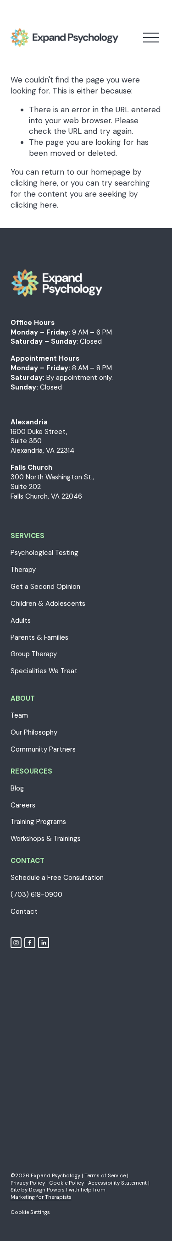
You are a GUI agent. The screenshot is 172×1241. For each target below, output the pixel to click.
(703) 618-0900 (36, 894)
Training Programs (38, 821)
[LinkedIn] (43, 942)
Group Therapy (34, 654)
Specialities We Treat (44, 670)
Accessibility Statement (117, 1183)
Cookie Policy (66, 1183)
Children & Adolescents (48, 603)
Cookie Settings (30, 1212)
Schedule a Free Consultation (57, 877)
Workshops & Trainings (46, 838)
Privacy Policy (28, 1183)
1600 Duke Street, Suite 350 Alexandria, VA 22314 (42, 441)
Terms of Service (105, 1175)
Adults (21, 620)
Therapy (23, 569)
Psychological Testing (44, 552)
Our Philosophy (34, 732)
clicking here (34, 183)
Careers (23, 805)
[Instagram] (16, 942)
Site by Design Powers (38, 1189)
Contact (24, 911)
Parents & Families (39, 637)
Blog (17, 788)
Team (19, 715)
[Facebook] (29, 942)
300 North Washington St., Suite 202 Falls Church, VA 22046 (52, 486)
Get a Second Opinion (45, 586)
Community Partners (43, 749)
